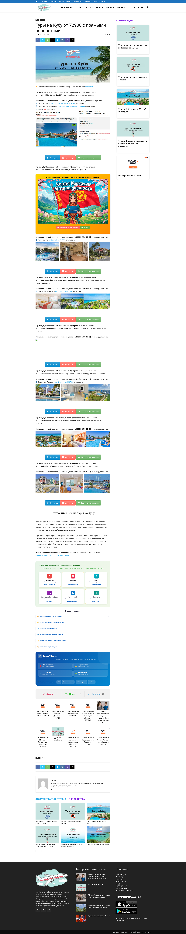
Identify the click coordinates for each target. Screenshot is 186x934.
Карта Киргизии (121, 888)
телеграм (89, 87)
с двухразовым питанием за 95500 (71, 106)
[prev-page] (37, 851)
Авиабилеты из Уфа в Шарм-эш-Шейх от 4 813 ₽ (43, 714)
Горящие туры (121, 874)
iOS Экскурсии (81, 682)
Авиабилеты (66, 7)
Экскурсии (119, 879)
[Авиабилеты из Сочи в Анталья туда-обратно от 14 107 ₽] (103, 731)
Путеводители (121, 881)
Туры (78, 7)
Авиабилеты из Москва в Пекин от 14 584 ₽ (73, 714)
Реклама (68, 1)
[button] (147, 7)
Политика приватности (120, 932)
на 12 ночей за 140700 (64, 382)
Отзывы (95, 1)
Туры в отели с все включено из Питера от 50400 (132, 46)
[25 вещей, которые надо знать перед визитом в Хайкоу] (81, 897)
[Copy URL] (72, 40)
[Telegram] (134, 7)
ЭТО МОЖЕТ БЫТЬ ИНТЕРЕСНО (51, 799)
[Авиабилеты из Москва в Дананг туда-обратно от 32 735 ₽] (42, 731)
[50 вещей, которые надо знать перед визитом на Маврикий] (81, 908)
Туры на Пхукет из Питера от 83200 (98, 844)
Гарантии (102, 1)
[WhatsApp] (47, 40)
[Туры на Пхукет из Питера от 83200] (98, 834)
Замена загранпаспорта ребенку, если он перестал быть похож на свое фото (97, 877)
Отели (88, 7)
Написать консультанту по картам (69, 227)
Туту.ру (118, 883)
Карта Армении (121, 886)
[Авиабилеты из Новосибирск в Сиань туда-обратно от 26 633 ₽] (88, 705)
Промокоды (120, 877)
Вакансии (88, 1)
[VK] (62, 40)
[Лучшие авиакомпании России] (81, 918)
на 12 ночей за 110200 (63, 291)
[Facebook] (38, 40)
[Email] (52, 40)
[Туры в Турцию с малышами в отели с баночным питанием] (47, 834)
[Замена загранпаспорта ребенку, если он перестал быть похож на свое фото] (103, 705)
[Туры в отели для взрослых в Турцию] (73, 811)
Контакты (147, 932)
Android (91, 682)
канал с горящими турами (59, 555)
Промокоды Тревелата (124, 890)
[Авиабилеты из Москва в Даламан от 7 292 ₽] (58, 705)
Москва (42, 20)
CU (42, 758)
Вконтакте (53, 1)
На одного (54, 158)
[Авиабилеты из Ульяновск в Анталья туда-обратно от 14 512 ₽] (73, 731)
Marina (40, 35)
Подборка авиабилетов (129, 175)
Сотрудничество (78, 1)
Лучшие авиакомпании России (99, 916)
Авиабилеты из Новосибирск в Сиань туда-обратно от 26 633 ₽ (88, 716)
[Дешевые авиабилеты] (58, 731)
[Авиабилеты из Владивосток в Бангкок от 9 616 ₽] (88, 731)
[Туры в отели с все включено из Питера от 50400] (47, 811)
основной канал (42, 555)
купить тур (69, 158)
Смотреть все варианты (90, 158)
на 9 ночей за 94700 (57, 240)
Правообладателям (136, 932)
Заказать (86, 227)
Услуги (109, 7)
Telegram (61, 1)
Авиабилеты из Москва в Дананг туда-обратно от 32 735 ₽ (43, 742)
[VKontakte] (138, 7)
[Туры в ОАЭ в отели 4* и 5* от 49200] (98, 811)
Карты (98, 7)
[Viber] (67, 40)
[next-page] (40, 851)
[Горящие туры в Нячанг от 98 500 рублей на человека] (73, 834)
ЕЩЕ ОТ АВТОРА (77, 799)
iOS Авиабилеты (68, 682)
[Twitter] (42, 40)
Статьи (120, 7)
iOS (59, 682)
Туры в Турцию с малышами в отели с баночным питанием (132, 144)
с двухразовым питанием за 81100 (62, 103)
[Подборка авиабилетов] (133, 163)
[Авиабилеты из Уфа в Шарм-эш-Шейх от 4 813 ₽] (42, 705)
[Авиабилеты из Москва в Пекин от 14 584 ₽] (73, 705)
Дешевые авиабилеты (96, 885)
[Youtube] (142, 7)
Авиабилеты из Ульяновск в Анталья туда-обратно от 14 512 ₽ (73, 742)
